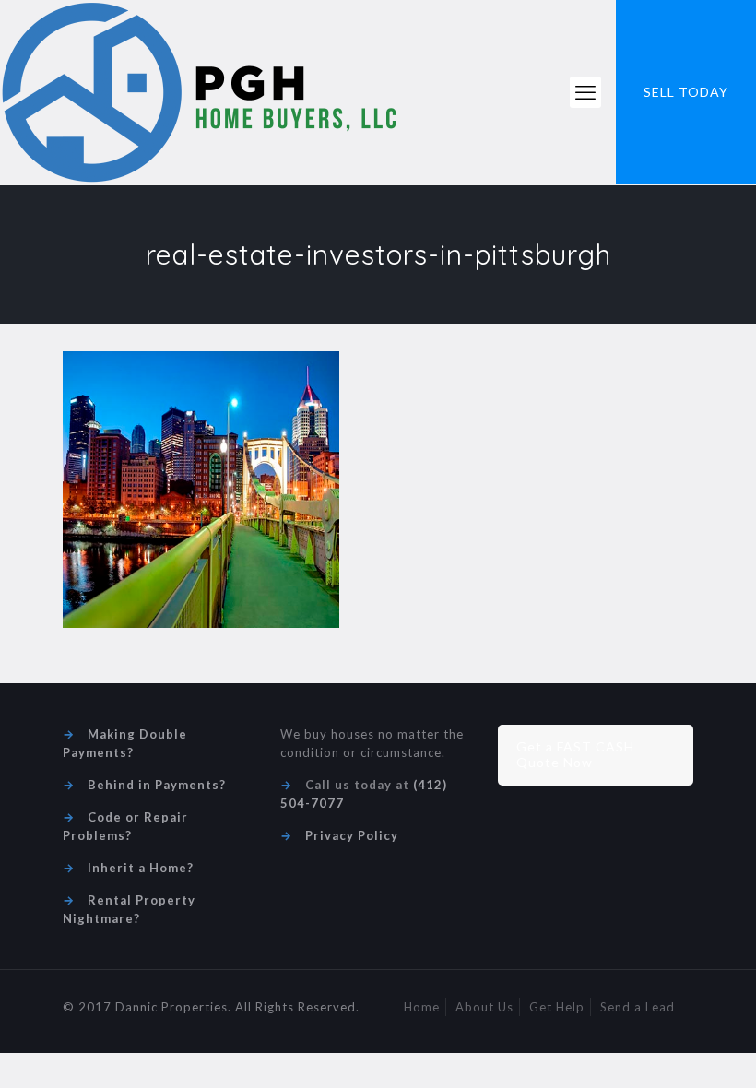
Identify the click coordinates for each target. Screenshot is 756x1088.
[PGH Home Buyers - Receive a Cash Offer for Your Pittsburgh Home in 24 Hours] (201, 92)
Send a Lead (637, 1006)
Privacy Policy (351, 835)
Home (422, 1006)
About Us (484, 1006)
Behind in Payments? (157, 784)
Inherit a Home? (141, 867)
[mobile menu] (585, 92)
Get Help (557, 1006)
